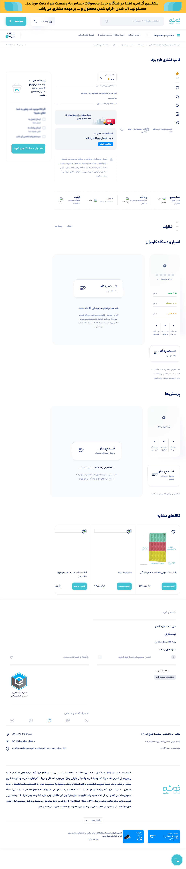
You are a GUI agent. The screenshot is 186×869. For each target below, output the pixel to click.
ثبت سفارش (170, 634)
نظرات (69, 226)
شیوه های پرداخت (167, 650)
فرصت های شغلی (86, 35)
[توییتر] (31, 720)
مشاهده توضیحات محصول (107, 104)
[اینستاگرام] (49, 720)
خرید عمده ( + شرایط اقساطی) (111, 35)
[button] (173, 657)
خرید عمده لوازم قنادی (165, 626)
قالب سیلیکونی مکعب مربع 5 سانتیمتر (72, 575)
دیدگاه (9, 45)
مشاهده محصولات (165, 677)
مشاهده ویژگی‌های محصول (106, 86)
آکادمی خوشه (134, 35)
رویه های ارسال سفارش (165, 642)
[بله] (12, 720)
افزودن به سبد (169, 586)
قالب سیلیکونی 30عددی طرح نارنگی (158, 573)
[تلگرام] (86, 720)
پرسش (20, 45)
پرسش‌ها (58, 226)
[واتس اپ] (68, 720)
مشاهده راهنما (106, 144)
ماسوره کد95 (125, 573)
